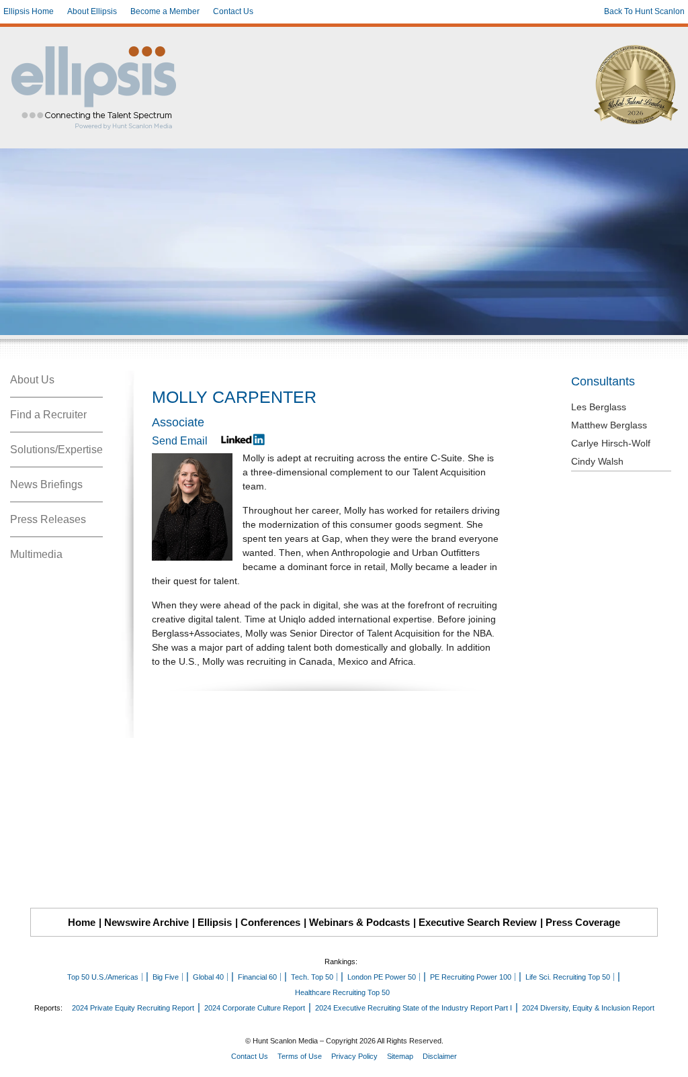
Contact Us (233, 11)
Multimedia (36, 554)
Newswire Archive (146, 922)
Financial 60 (257, 977)
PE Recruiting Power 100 (470, 977)
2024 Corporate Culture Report (254, 1008)
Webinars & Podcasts (359, 922)
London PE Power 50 (381, 977)
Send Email (180, 441)
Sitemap (400, 1056)
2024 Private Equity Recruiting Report (133, 1008)
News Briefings (46, 484)
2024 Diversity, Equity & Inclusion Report (588, 1008)
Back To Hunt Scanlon (644, 11)
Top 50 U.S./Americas (102, 977)
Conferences (270, 922)
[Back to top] (668, 1057)
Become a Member (165, 11)
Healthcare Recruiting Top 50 (342, 992)
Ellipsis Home (28, 11)
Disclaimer (440, 1056)
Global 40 (208, 977)
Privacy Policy (354, 1056)
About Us (32, 379)
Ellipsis (215, 922)
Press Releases (48, 519)
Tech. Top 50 (312, 977)
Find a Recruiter (48, 414)
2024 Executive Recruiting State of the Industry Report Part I (413, 1008)
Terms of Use (299, 1056)
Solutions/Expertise (56, 449)
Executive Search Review (478, 922)
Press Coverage (583, 922)
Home (81, 922)
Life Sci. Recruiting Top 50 (567, 977)
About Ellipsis (92, 11)
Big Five (166, 977)
